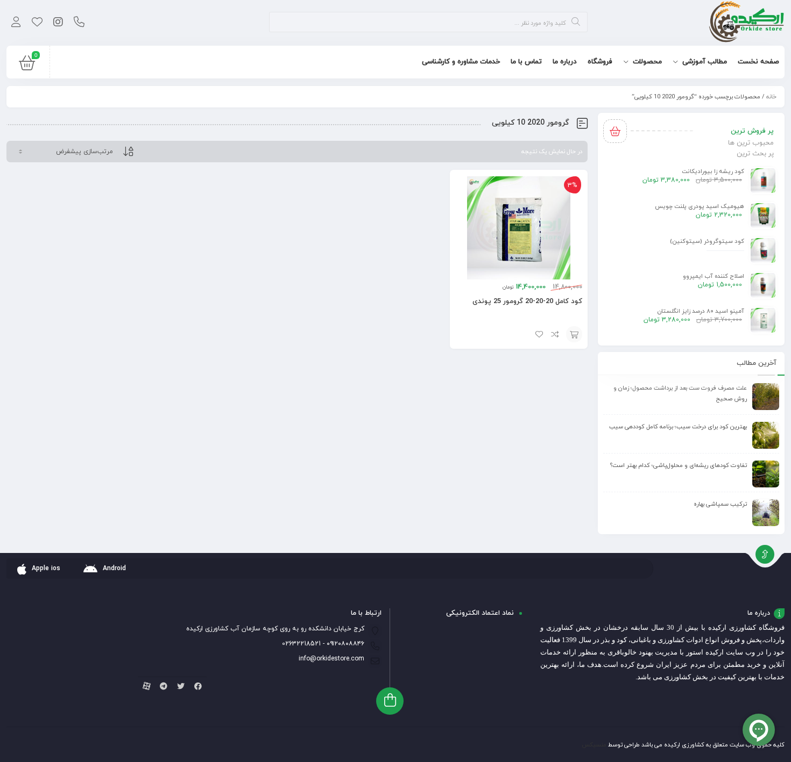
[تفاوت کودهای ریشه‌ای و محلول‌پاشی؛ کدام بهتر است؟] (765, 474)
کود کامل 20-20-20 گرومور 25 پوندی (527, 301)
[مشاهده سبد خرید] (27, 65)
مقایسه (555, 334)
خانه (771, 96)
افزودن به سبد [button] (574, 334)
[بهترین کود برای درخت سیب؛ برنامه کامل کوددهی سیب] (765, 435)
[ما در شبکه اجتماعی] (57, 23)
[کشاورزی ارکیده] (747, 23)
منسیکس (594, 745)
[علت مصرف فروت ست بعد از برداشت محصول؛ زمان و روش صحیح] (765, 396)
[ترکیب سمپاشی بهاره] (765, 512)
